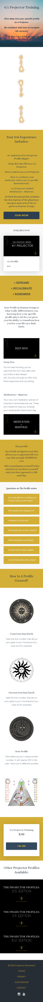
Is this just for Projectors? (18, 520)
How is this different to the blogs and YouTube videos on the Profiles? (22, 499)
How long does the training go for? (21, 511)
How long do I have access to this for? (22, 530)
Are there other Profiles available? (21, 550)
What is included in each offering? (20, 540)
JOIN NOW (21, 215)
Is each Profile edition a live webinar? (22, 560)
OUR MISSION (21, 982)
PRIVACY (21, 977)
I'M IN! (22, 846)
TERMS (21, 971)
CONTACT (21, 988)
